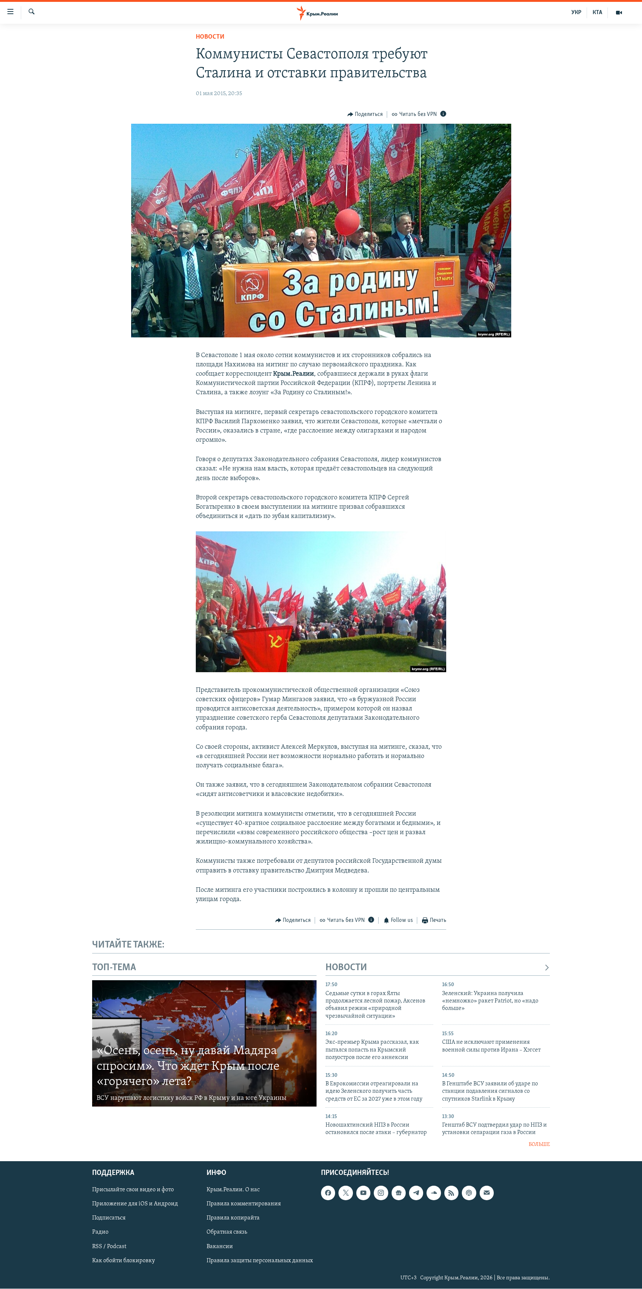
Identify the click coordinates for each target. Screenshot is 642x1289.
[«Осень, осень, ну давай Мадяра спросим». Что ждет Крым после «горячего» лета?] (204, 1043)
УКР (576, 13)
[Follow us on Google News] (399, 1193)
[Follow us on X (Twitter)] (345, 1193)
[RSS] (451, 1193)
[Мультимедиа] (619, 12)
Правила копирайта (233, 1218)
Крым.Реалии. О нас (233, 1190)
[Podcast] (469, 1193)
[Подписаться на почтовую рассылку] (487, 1193)
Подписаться (109, 1218)
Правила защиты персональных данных (260, 1261)
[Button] (365, 114)
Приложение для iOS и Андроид (135, 1204)
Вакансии (220, 1247)
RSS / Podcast (109, 1247)
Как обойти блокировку (123, 1261)
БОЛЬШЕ (539, 1144)
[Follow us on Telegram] (416, 1193)
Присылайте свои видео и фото (133, 1190)
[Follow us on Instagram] (381, 1193)
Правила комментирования (244, 1204)
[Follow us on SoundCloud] (434, 1193)
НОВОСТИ (346, 968)
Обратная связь (227, 1232)
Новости (210, 37)
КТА (597, 13)
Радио (100, 1232)
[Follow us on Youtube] (363, 1193)
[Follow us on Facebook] (328, 1193)
